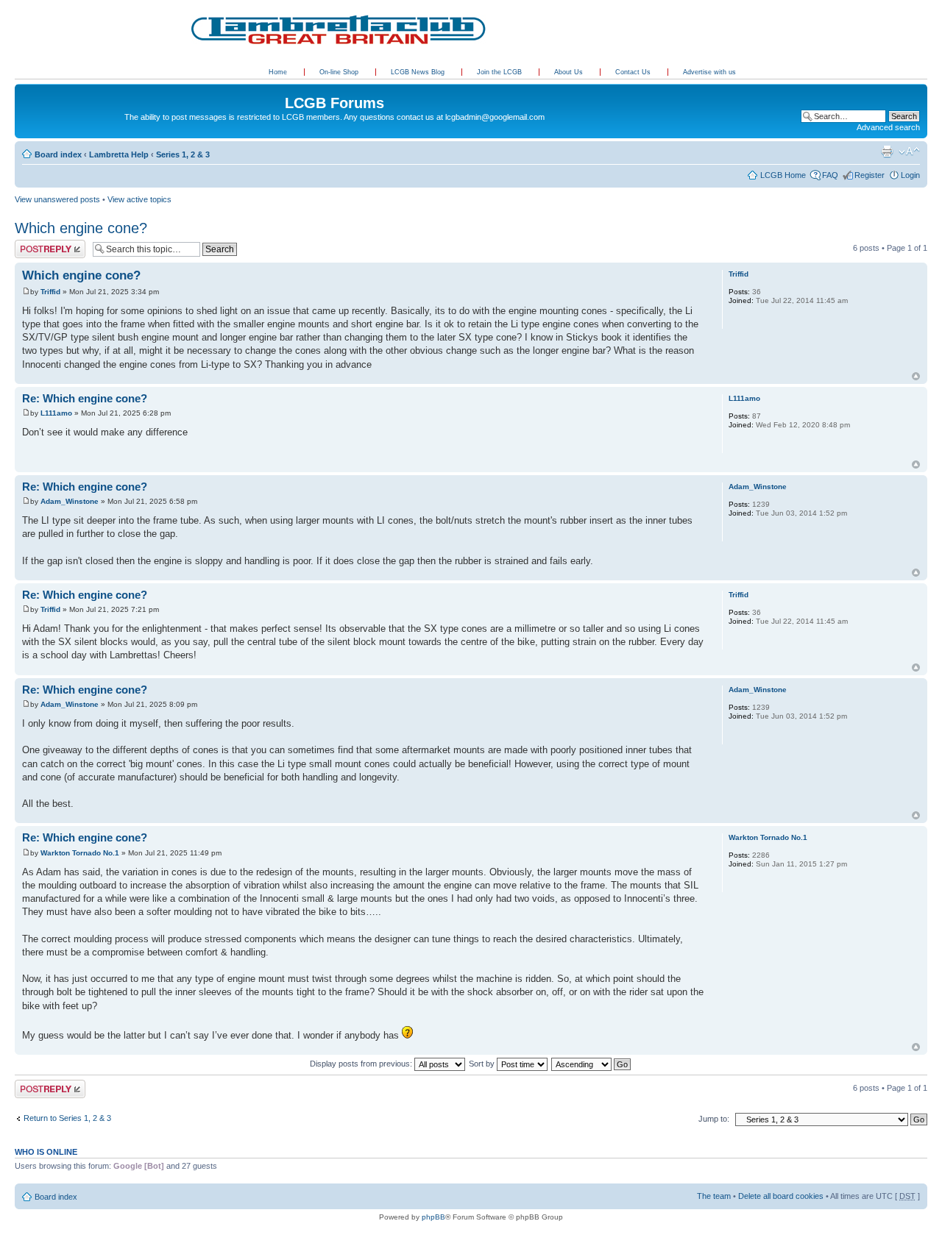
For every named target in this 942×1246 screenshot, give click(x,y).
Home (278, 72)
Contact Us (634, 72)
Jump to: (713, 1118)
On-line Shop (340, 72)
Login (910, 175)
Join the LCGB (500, 72)
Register (869, 175)
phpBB (433, 1217)
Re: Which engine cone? (84, 398)
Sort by (483, 1063)
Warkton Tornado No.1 (79, 853)
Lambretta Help (119, 154)
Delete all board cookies (781, 1196)
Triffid (50, 292)
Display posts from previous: (362, 1063)
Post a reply (36, 244)
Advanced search (888, 127)
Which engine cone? (81, 228)
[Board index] (23, 87)
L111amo (56, 413)
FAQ (830, 175)
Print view (887, 151)
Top (916, 376)
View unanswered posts (57, 199)
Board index (58, 154)
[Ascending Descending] (591, 1063)
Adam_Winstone (69, 501)
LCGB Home (783, 175)
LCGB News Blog (419, 72)
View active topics (139, 199)
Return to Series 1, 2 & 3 (67, 1118)
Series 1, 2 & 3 (183, 154)
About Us (569, 72)
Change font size (909, 151)
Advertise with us (709, 72)
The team (714, 1196)
